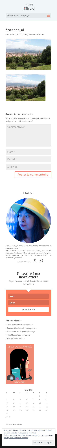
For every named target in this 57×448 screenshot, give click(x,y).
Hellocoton (19, 424)
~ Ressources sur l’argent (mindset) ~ (20, 332)
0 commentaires (36, 35)
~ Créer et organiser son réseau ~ (19, 324)
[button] (25, 87)
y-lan (12, 35)
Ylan (13, 424)
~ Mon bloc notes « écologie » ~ (18, 335)
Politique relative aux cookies (16, 438)
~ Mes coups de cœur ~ (15, 339)
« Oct (8, 417)
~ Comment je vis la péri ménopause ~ (21, 328)
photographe (40, 250)
